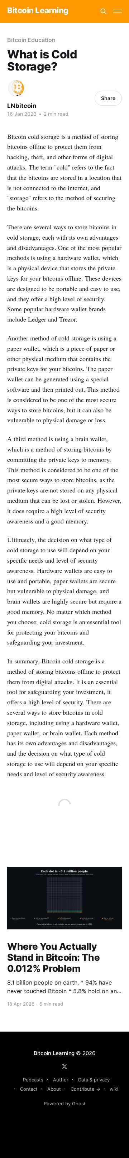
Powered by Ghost (65, 1103)
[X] (64, 1066)
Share (108, 98)
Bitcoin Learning (37, 10)
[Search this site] (103, 11)
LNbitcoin (22, 105)
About (54, 1089)
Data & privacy (94, 1080)
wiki (114, 1089)
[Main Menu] (117, 11)
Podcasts (33, 1080)
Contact (29, 1089)
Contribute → (85, 1089)
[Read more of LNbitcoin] (16, 88)
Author (60, 1080)
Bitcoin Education (31, 39)
